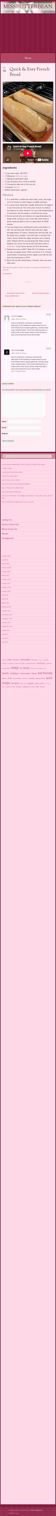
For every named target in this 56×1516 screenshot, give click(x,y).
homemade (25, 673)
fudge (44, 668)
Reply (48, 314)
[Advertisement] (28, 33)
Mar (4, 68)
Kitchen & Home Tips (10, 524)
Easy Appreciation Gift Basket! (11, 492)
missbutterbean (27, 7)
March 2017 (5, 575)
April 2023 (5, 560)
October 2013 (6, 622)
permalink (6, 270)
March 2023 (5, 564)
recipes (15, 683)
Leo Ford (14, 316)
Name (4, 421)
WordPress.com (14, 1513)
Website (5, 434)
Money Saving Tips (9, 529)
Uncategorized (36, 267)
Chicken (16, 660)
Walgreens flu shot (29, 687)
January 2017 (6, 583)
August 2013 (6, 630)
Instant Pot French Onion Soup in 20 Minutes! (16, 484)
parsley (32, 678)
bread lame (11, 246)
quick (49, 678)
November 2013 (7, 618)
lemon (4, 678)
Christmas (34, 660)
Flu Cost (33, 668)
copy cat (4, 663)
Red (21, 683)
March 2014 (5, 603)
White (37, 687)
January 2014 (6, 611)
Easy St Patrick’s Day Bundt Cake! (13, 488)
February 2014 (6, 607)
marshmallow (17, 678)
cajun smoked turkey (18, 371)
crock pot (40, 663)
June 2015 (5, 595)
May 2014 (5, 599)
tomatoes (19, 687)
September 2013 (7, 626)
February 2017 (6, 579)
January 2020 (6, 571)
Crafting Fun (7, 520)
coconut (45, 660)
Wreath (42, 687)
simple (30, 683)
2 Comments (7, 273)
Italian (34, 673)
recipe (6, 683)
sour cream (48, 683)
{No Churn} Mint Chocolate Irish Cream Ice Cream (18, 502)
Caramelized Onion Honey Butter (12, 472)
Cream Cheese (30, 663)
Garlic (5, 673)
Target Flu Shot (10, 687)
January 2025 (6, 556)
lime (10, 678)
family (26, 668)
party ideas (40, 678)
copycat (10, 663)
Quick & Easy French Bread (11, 480)
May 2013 (5, 642)
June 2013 (5, 638)
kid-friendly (45, 673)
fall (21, 668)
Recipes (5, 534)
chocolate (25, 659)
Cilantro (40, 660)
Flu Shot (39, 668)
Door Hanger (6, 668)
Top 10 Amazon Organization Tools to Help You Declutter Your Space (23, 464)
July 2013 (5, 634)
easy (15, 668)
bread (3, 660)
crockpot (48, 663)
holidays (14, 673)
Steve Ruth (15, 350)
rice (25, 683)
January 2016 (6, 591)
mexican (25, 678)
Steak (3, 687)
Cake (9, 659)
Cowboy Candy (7, 468)
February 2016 (6, 587)
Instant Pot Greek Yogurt (41, 293)
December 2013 (7, 614)
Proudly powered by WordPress (19, 1510)
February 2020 (6, 567)
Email (4, 428)
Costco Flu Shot (19, 663)
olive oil (16, 187)
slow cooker (39, 683)
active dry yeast (21, 176)
